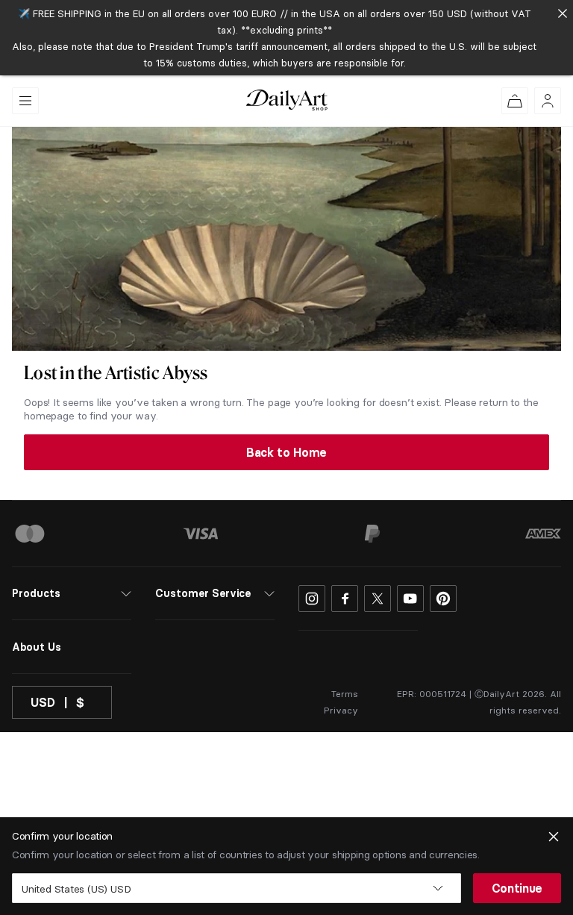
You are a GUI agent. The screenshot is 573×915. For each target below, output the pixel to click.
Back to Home (286, 452)
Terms (344, 693)
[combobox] (236, 888)
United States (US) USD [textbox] (76, 889)
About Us (36, 647)
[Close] (562, 13)
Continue (517, 888)
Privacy (341, 710)
